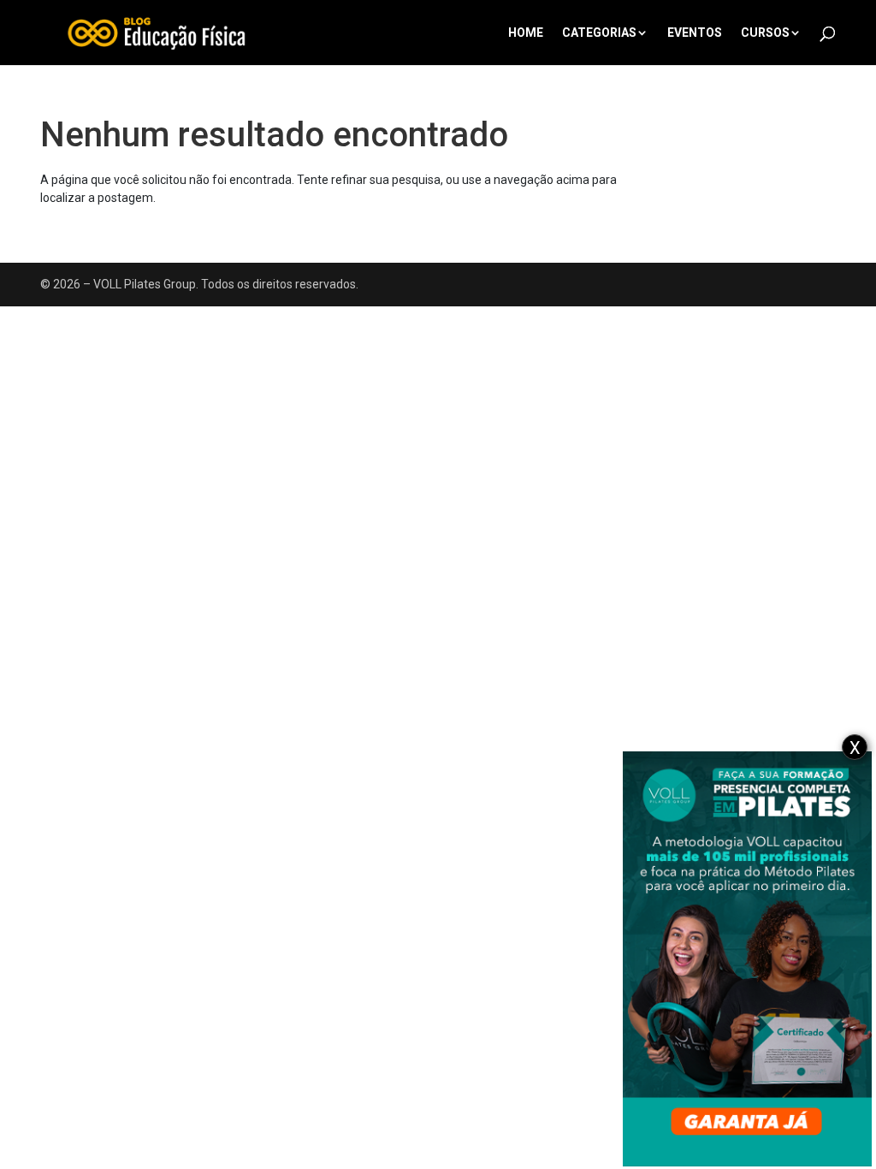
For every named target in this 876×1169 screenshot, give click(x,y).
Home (525, 33)
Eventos (694, 33)
